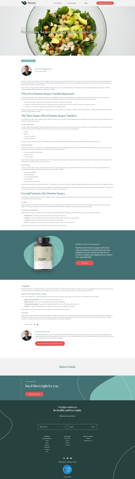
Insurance (47, 449)
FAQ (47, 451)
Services (67, 442)
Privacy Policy (67, 477)
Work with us (67, 438)
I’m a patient (57, 3)
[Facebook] (34, 324)
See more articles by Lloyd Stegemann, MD (49, 343)
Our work (67, 445)
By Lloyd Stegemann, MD (43, 69)
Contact (88, 438)
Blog (86, 3)
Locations (47, 445)
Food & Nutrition (28, 60)
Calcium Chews (61, 225)
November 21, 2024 (40, 71)
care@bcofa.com (88, 440)
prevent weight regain (58, 106)
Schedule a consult (34, 394)
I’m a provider (72, 3)
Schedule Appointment (105, 3)
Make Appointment (47, 438)
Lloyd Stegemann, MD (42, 331)
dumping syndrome (53, 104)
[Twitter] (37, 324)
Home (46, 440)
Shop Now (85, 263)
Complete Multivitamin (47, 225)
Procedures (47, 447)
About (47, 442)
